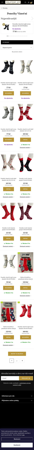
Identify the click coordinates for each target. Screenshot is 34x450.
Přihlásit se (26, 378)
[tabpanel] (17, 28)
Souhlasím (17, 445)
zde (23, 435)
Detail (25, 139)
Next (32, 18)
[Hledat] (25, 2)
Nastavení (17, 439)
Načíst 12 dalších (17, 354)
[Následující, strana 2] (17, 361)
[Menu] (2, 2)
